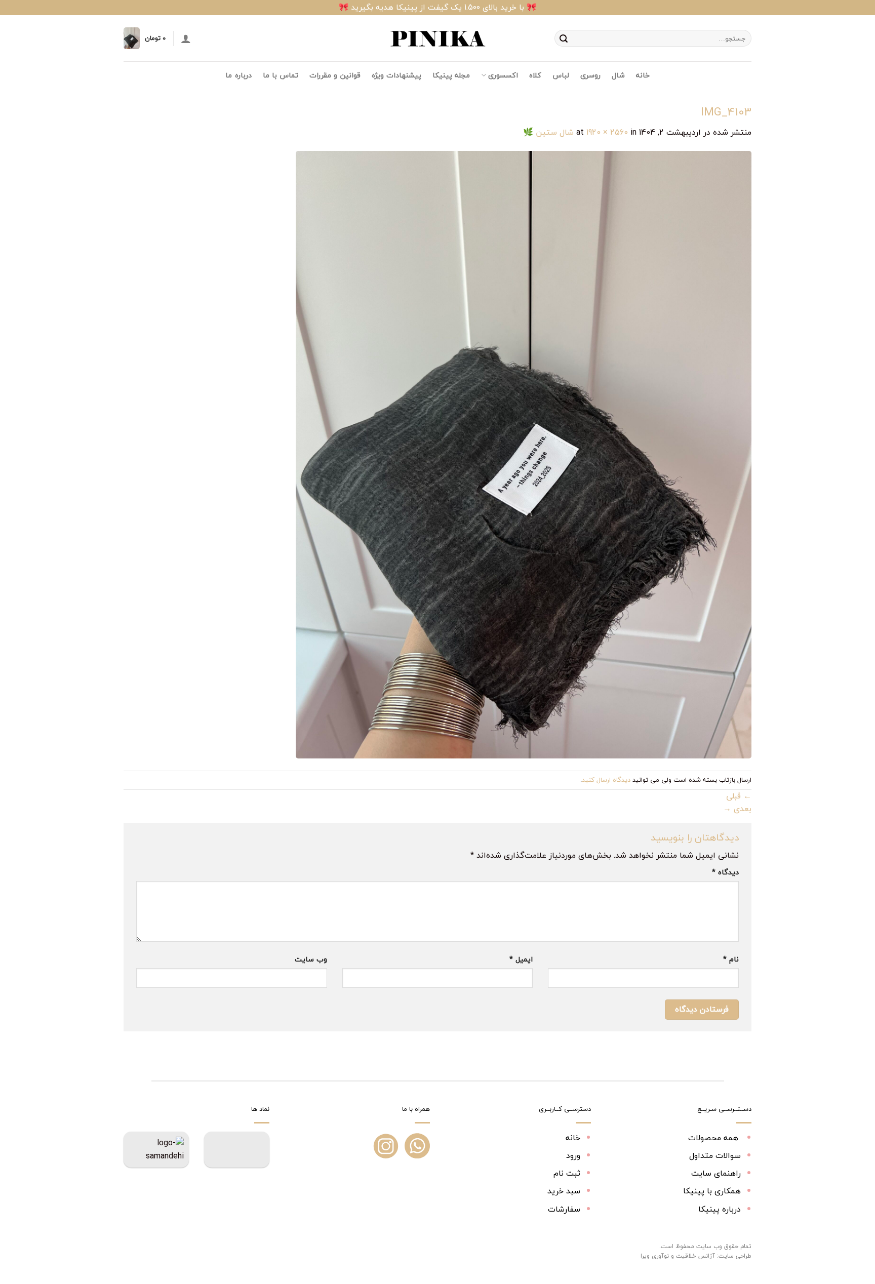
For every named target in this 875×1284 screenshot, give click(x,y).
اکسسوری (503, 75)
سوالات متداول (715, 1155)
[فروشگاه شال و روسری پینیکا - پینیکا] (437, 38)
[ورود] (186, 38)
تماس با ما (281, 75)
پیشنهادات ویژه (396, 75)
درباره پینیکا (719, 1209)
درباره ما (238, 75)
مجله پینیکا (451, 75)
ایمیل (521, 959)
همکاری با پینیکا (712, 1191)
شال (618, 75)
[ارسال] (563, 38)
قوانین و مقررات (335, 75)
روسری (590, 75)
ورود (573, 1155)
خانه (643, 75)
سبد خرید (563, 1191)
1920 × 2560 (607, 132)
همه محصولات (714, 1138)
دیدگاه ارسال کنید (606, 779)
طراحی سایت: (734, 1256)
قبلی (738, 796)
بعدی (737, 808)
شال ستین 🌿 (548, 132)
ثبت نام (566, 1173)
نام (731, 959)
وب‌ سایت (311, 959)
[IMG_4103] (523, 454)
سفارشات (564, 1209)
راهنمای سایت (716, 1173)
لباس (560, 75)
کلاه (535, 75)
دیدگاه (725, 872)
